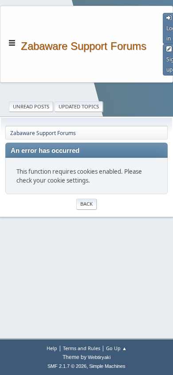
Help (52, 348)
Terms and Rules (81, 348)
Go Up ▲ (116, 348)
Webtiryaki (99, 357)
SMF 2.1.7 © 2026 (66, 366)
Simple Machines (107, 366)
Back (86, 203)
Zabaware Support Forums (83, 45)
